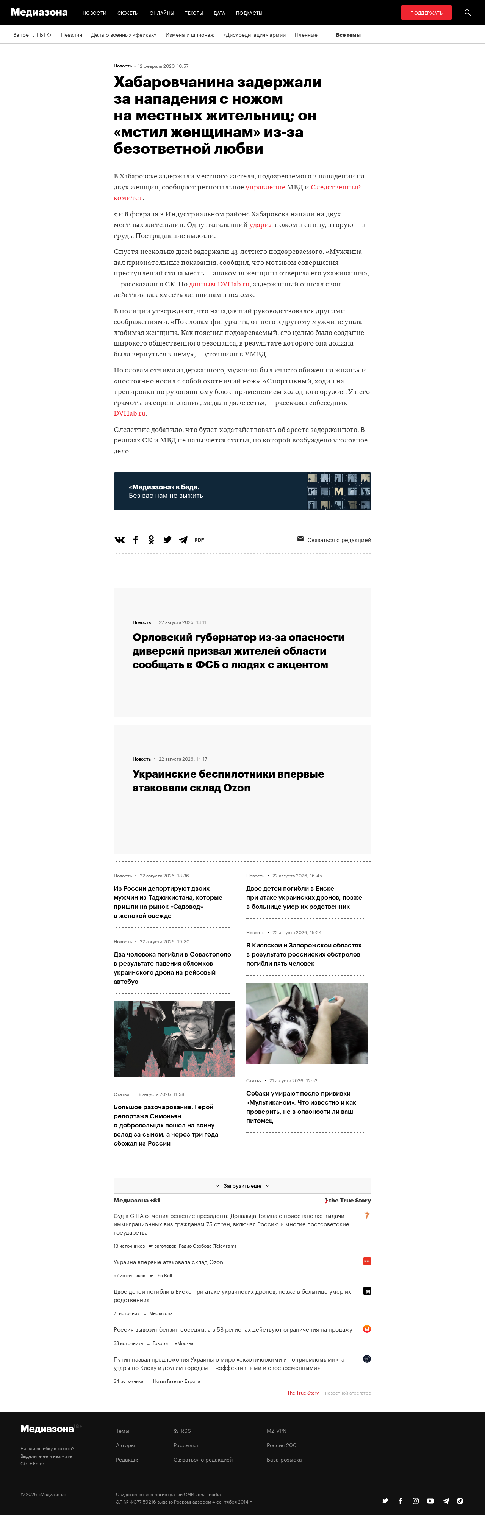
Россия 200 (282, 1444)
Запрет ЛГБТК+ (32, 34)
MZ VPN (276, 1430)
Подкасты (249, 12)
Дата (219, 12)
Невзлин (71, 34)
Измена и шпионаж (190, 34)
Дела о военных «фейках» (123, 34)
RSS (184, 1430)
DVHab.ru (233, 284)
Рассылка (186, 1444)
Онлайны (162, 12)
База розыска (284, 1459)
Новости (95, 12)
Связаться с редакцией (339, 539)
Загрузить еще (242, 1185)
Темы (122, 1430)
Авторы (125, 1444)
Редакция (127, 1459)
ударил (261, 225)
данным (202, 284)
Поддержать (426, 12)
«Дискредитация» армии (254, 34)
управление (265, 187)
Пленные (306, 34)
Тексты (194, 12)
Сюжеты (128, 12)
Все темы (348, 34)
